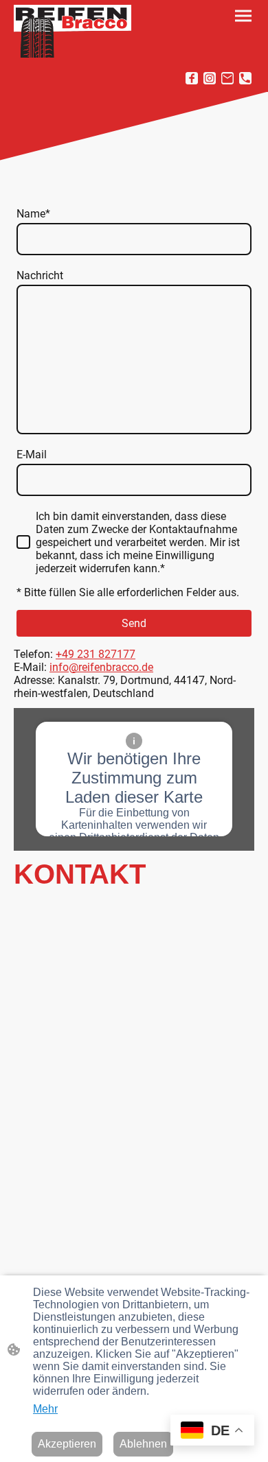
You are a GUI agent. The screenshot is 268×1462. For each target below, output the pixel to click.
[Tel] (245, 78)
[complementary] (212, 1431)
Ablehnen (143, 1444)
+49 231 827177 (95, 654)
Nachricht (39, 275)
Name (33, 213)
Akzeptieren (67, 1444)
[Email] (227, 78)
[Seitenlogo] (72, 31)
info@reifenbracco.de (101, 667)
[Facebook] (192, 78)
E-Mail (31, 454)
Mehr (45, 1409)
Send (134, 623)
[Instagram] (209, 78)
